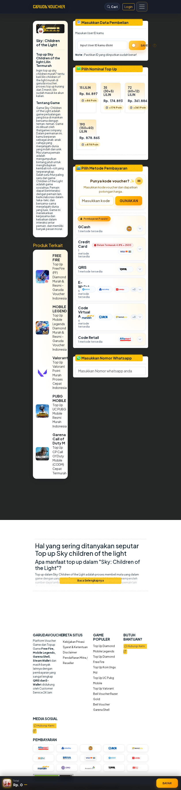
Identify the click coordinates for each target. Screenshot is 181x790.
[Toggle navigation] (142, 7)
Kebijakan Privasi (74, 641)
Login (128, 7)
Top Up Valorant (103, 688)
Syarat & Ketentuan (75, 647)
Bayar (167, 783)
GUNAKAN (129, 200)
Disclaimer (70, 652)
